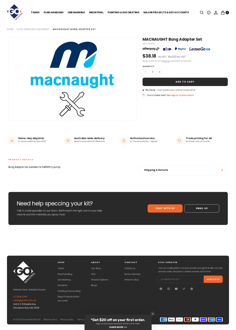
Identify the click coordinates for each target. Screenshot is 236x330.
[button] (208, 12)
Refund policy (50, 319)
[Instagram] (168, 289)
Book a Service (132, 274)
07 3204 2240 (20, 296)
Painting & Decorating (123, 12)
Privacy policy (67, 319)
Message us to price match (180, 95)
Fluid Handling (54, 12)
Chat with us (165, 208)
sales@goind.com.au (24, 300)
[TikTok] (184, 289)
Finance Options (99, 279)
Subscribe (213, 279)
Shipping (165, 61)
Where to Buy (132, 279)
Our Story (96, 268)
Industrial (96, 12)
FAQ (93, 274)
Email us (202, 208)
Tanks (61, 268)
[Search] (201, 12)
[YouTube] (176, 289)
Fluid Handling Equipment (33, 29)
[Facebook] (161, 289)
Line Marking (76, 12)
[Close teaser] (152, 314)
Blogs (94, 285)
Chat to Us (130, 268)
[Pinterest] (191, 289)
